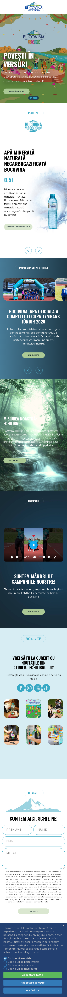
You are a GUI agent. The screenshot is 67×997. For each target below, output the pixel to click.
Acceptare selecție (32, 982)
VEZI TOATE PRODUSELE (18, 227)
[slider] (19, 557)
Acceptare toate (32, 975)
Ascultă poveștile (16, 91)
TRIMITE (33, 911)
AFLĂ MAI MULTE (33, 355)
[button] (31, 98)
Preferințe (32, 990)
